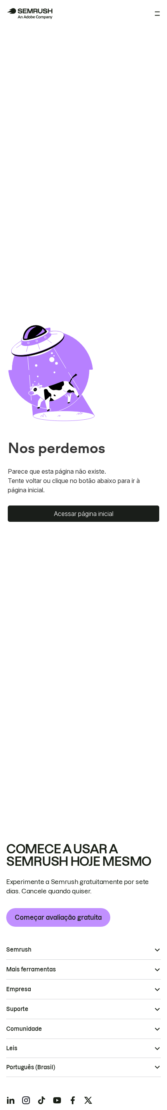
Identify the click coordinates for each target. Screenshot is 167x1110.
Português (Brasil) (30, 1067)
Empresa (18, 989)
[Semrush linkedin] (10, 1100)
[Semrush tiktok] (41, 1100)
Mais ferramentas (31, 969)
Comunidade (24, 1029)
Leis (11, 1048)
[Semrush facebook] (72, 1100)
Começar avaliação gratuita (58, 917)
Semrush (18, 950)
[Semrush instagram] (26, 1100)
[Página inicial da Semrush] (29, 13)
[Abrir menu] (157, 13)
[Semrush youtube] (57, 1100)
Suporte (17, 1009)
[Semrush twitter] (88, 1100)
